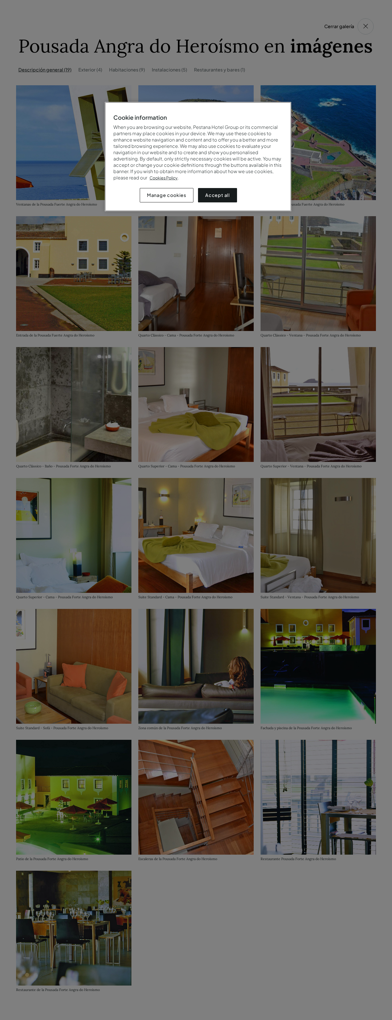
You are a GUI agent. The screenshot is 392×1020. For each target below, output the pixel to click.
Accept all (217, 195)
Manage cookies (166, 195)
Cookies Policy (164, 177)
